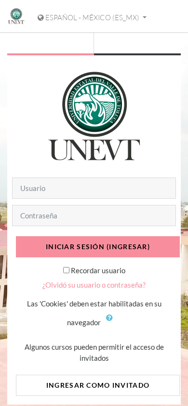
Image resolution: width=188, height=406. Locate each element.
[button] (112, 323)
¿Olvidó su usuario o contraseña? (94, 284)
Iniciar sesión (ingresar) (98, 246)
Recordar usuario (98, 270)
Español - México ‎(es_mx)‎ (92, 17)
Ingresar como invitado (97, 385)
